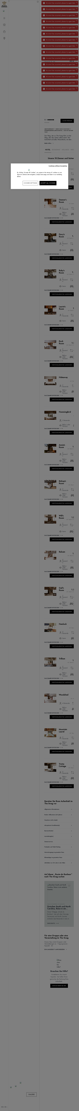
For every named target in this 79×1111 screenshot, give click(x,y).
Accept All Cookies (48, 183)
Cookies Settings (30, 183)
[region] (39, 176)
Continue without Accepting (58, 166)
